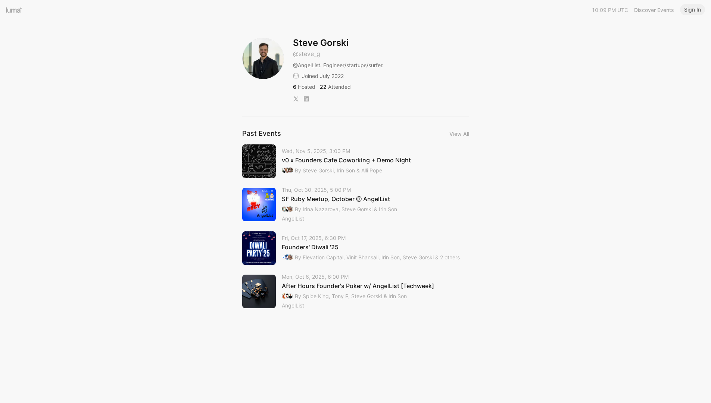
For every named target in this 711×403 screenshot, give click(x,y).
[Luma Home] (14, 9)
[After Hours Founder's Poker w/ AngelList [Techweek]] (355, 291)
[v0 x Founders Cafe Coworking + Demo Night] (355, 161)
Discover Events (654, 10)
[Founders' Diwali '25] (355, 248)
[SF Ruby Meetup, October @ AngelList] (355, 204)
